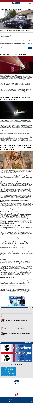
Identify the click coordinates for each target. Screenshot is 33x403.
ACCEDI (31, 3)
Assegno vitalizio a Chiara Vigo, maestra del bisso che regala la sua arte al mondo (13, 285)
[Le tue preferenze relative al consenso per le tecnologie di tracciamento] (31, 401)
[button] (16, 301)
